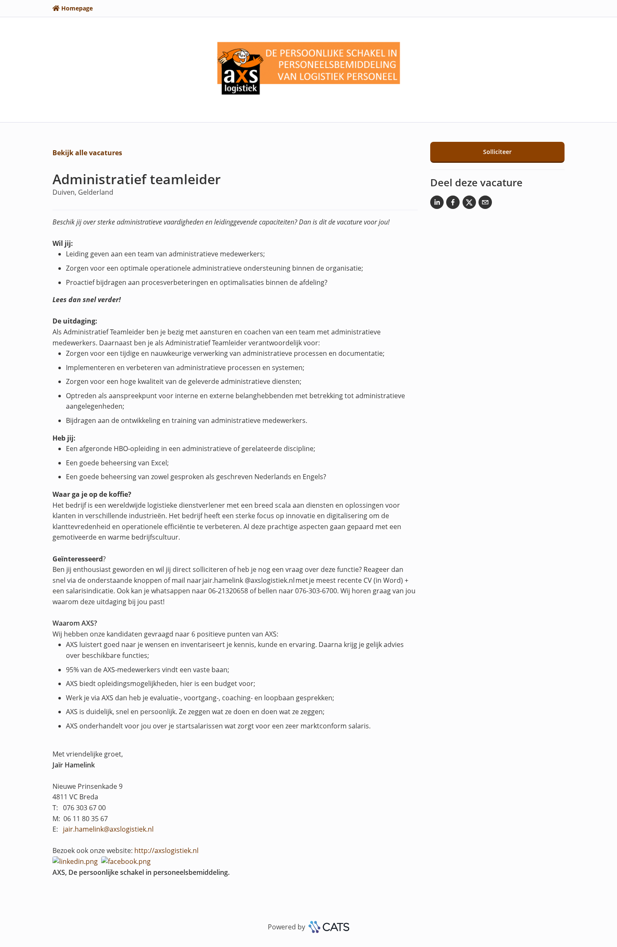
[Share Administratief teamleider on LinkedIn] (437, 204)
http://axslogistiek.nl (166, 850)
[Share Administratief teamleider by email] (485, 204)
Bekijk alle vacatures (87, 152)
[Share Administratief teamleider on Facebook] (453, 204)
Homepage (77, 8)
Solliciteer (497, 152)
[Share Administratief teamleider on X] (469, 204)
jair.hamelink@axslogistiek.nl (108, 829)
